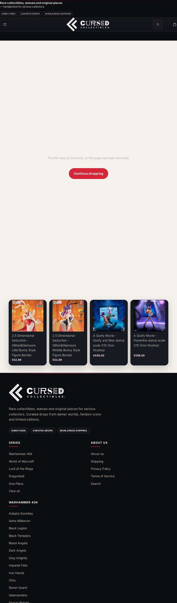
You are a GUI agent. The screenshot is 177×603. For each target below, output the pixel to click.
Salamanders (18, 595)
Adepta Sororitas (21, 513)
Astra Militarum (19, 521)
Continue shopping (88, 173)
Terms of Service (103, 476)
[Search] (158, 24)
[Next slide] (36, 315)
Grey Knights (18, 558)
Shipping (97, 461)
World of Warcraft (21, 461)
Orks (12, 580)
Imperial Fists (18, 565)
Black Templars (19, 536)
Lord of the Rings (21, 469)
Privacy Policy (101, 469)
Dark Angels (17, 550)
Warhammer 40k (20, 454)
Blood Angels (18, 543)
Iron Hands (16, 573)
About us (97, 454)
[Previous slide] (19, 315)
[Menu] (5, 24)
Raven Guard (18, 587)
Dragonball (16, 476)
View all (14, 491)
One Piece (16, 483)
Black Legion (18, 528)
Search (96, 483)
